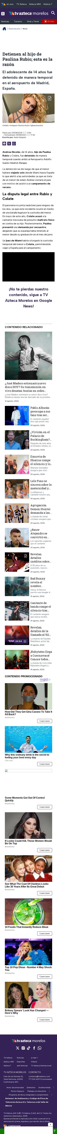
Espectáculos (14, 29)
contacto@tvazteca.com (39, 1076)
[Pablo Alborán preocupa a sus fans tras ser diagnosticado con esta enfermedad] (17, 416)
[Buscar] (53, 13)
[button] (50, 1124)
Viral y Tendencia (35, 21)
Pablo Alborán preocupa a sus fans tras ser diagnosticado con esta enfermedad (40, 417)
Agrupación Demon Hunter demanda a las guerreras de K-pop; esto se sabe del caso (41, 514)
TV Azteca (21, 4)
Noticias (5, 21)
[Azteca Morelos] (28, 13)
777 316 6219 (34, 1079)
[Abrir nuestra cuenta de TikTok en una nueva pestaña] (28, 1048)
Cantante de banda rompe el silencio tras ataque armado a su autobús (40, 610)
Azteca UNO (35, 4)
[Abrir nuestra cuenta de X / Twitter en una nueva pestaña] (17, 1048)
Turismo (18, 21)
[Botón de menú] (3, 13)
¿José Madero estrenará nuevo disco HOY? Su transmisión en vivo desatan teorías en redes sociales (25, 388)
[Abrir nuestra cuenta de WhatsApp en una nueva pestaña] (39, 1048)
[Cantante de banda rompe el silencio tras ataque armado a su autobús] (17, 611)
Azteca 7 (47, 4)
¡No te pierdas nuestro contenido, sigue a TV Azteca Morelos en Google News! (28, 298)
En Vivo (51, 21)
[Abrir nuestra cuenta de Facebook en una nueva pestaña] (34, 1048)
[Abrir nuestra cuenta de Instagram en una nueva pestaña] (23, 1048)
